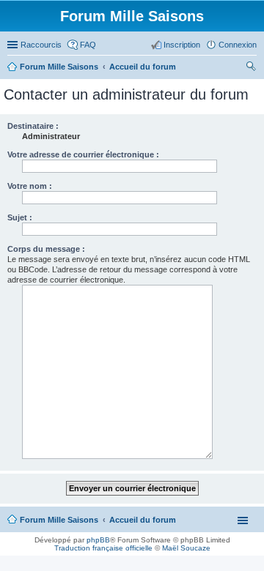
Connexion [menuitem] (238, 44)
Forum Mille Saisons (59, 519)
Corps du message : (46, 249)
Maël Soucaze (186, 548)
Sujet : (19, 217)
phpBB (98, 540)
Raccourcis (41, 44)
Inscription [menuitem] (182, 44)
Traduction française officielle (103, 548)
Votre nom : (29, 186)
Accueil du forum (142, 519)
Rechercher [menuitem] (251, 68)
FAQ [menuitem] (88, 44)
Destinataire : (33, 126)
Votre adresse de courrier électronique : (83, 154)
